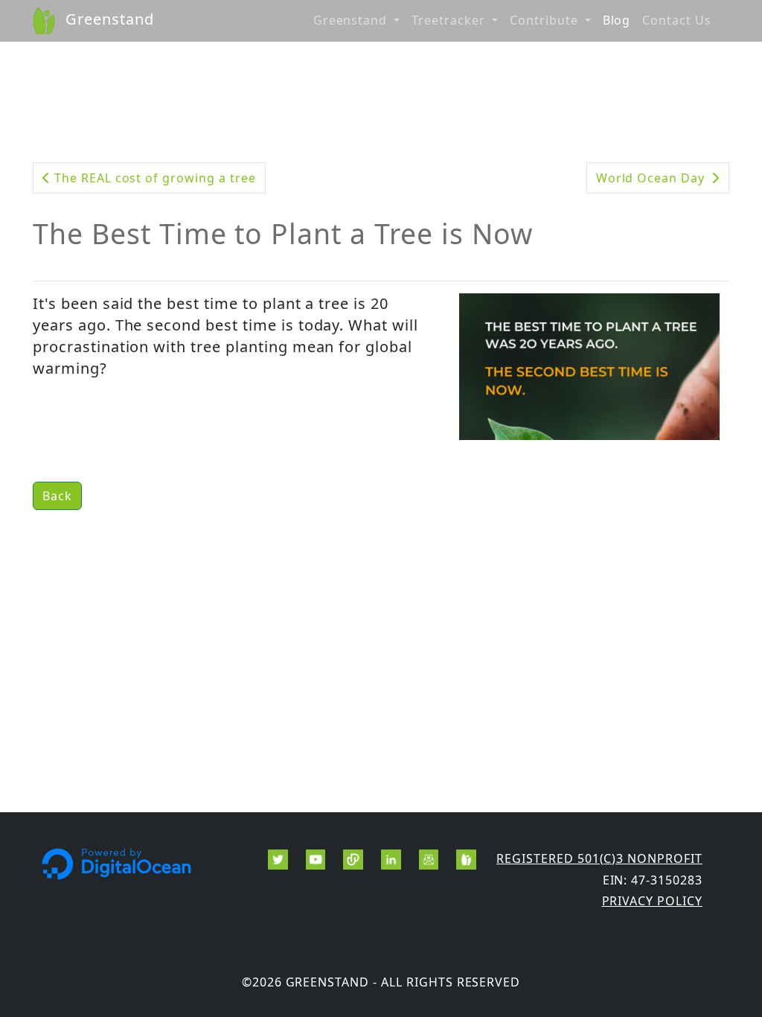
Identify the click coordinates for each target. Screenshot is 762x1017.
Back (57, 496)
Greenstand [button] (352, 20)
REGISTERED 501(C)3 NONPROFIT (599, 858)
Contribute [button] (546, 20)
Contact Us (676, 20)
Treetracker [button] (450, 20)
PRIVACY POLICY (652, 901)
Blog (617, 20)
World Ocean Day (652, 178)
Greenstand (107, 19)
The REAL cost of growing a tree (153, 178)
